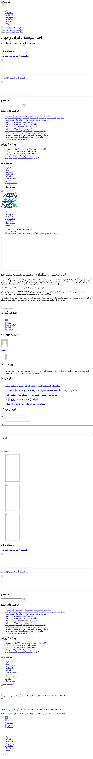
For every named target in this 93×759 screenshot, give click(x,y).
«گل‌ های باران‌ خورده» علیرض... (15, 56)
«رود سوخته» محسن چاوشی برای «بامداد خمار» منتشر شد (27, 120)
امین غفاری (63, 371)
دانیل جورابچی (41, 371)
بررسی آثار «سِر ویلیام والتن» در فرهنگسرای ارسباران (25, 133)
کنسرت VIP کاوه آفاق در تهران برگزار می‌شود (25, 149)
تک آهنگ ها (9, 15)
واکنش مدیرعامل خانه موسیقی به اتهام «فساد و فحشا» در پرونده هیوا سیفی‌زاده (35, 118)
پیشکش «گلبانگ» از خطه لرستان (17, 156)
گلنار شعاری (19, 371)
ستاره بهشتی (30, 371)
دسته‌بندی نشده (11, 178)
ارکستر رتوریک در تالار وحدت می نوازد (19, 128)
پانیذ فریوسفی (52, 371)
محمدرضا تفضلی (33, 373)
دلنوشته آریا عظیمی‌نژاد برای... (14, 78)
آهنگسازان (9, 19)
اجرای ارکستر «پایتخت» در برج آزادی (19, 122)
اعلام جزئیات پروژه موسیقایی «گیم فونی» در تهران (24, 137)
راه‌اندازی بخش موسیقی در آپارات (18, 151)
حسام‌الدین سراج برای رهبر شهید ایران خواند (22, 124)
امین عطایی (72, 371)
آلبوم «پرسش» (83, 371)
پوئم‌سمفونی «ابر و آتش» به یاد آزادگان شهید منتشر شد (25, 131)
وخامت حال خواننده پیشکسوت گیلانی (19, 158)
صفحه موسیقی (11, 183)
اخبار (7, 11)
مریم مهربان (21, 373)
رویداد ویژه (9, 180)
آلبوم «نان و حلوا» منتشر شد (16, 139)
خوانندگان (9, 13)
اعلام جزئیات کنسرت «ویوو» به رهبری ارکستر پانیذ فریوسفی (28, 116)
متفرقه (8, 185)
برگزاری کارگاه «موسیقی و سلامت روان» (21, 126)
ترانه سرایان (10, 17)
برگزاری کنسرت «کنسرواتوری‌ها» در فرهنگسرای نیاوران (26, 135)
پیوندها (7, 23)
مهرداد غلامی (10, 373)
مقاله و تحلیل (10, 21)
